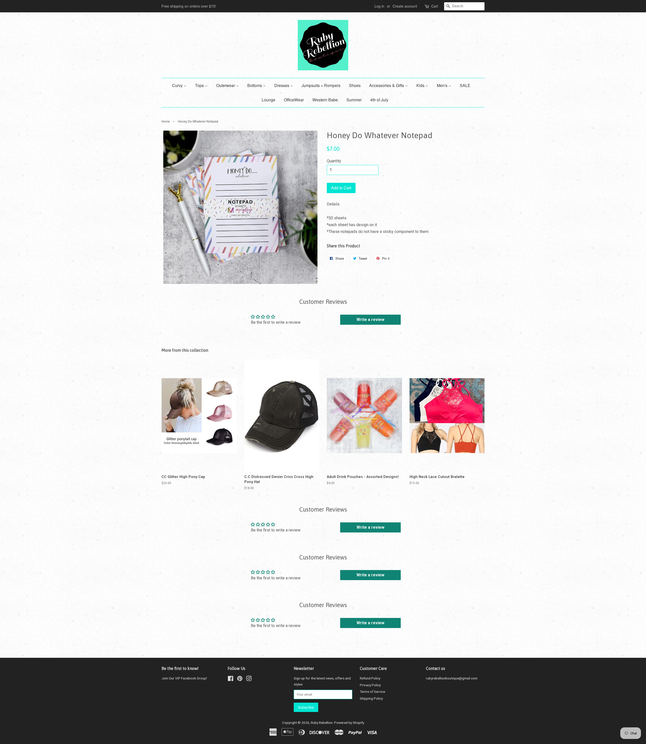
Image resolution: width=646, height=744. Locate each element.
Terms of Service (372, 692)
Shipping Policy (371, 698)
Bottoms (255, 85)
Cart (434, 6)
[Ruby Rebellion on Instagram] (249, 679)
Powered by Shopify (349, 723)
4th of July (379, 100)
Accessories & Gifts (387, 85)
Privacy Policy (370, 685)
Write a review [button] (370, 319)
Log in (379, 6)
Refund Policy (370, 678)
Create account (405, 6)
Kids (420, 85)
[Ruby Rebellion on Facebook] (230, 679)
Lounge (268, 100)
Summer (354, 100)
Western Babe (325, 100)
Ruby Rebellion (322, 723)
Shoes (355, 85)
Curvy (178, 85)
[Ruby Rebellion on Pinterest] (240, 679)
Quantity (334, 161)
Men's (442, 85)
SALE (465, 85)
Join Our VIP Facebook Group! (184, 678)
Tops (200, 85)
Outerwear (226, 85)
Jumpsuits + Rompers (321, 85)
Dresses (282, 85)
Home (166, 121)
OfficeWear (294, 100)
